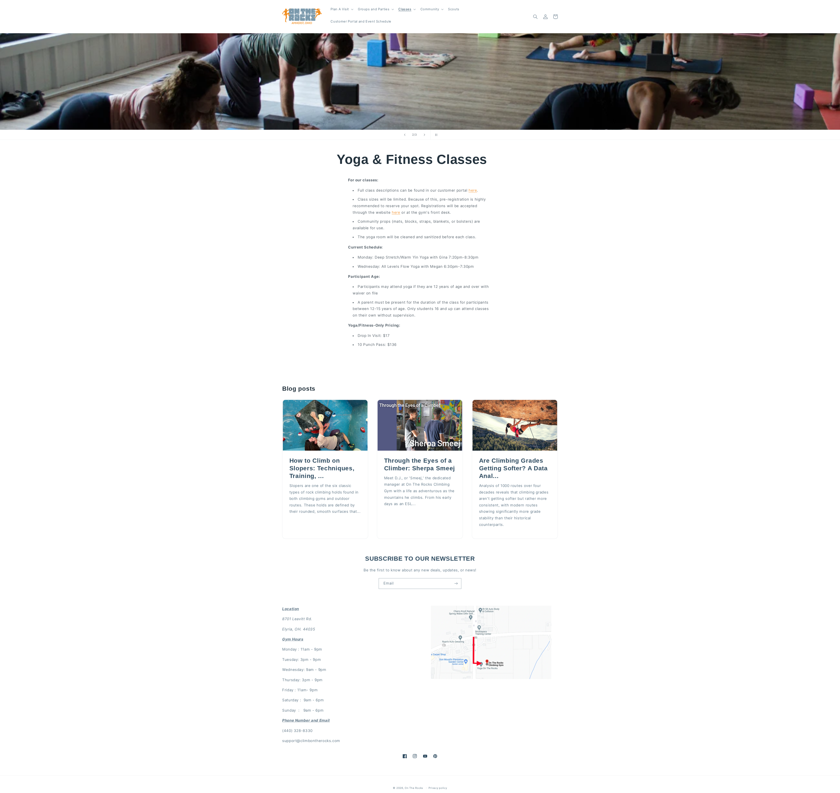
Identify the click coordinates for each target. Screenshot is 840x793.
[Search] (535, 17)
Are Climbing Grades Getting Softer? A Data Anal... (513, 468)
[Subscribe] (456, 583)
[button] (341, 9)
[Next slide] (424, 135)
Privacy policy (438, 787)
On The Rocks (414, 787)
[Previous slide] (405, 135)
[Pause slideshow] (435, 135)
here (473, 190)
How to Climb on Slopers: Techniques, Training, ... (322, 468)
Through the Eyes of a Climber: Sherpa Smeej (419, 464)
